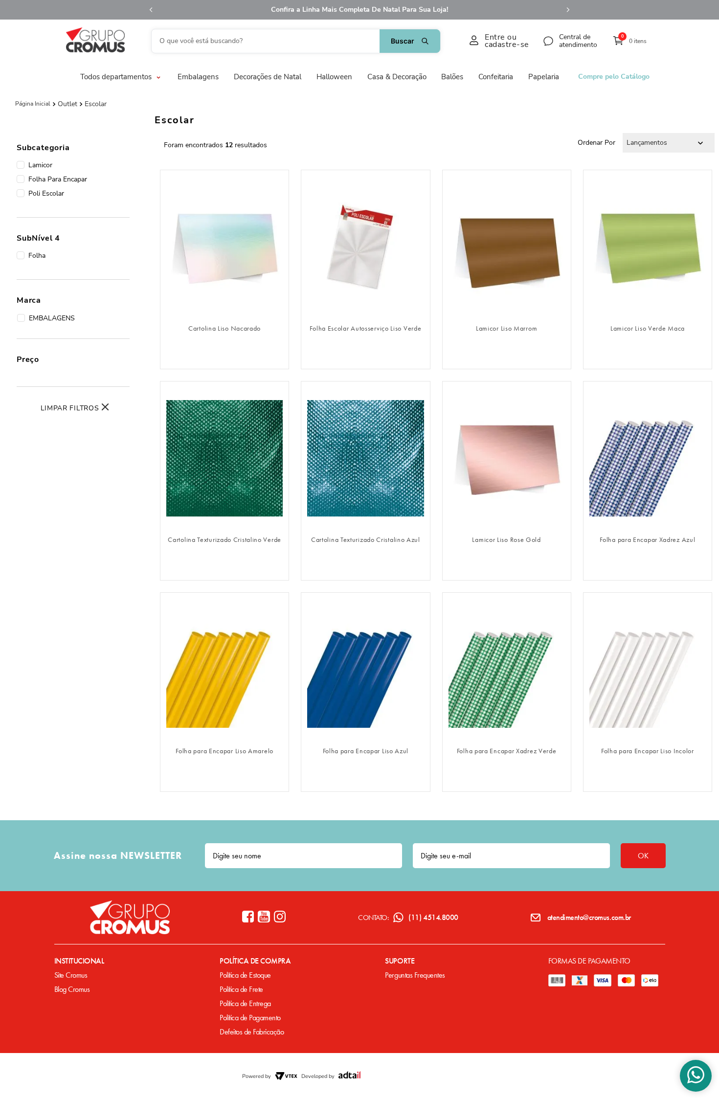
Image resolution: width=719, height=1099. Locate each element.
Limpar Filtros (70, 408)
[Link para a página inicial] (32, 104)
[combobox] (296, 41)
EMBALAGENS (52, 318)
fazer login (225, 303)
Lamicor (40, 165)
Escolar (96, 104)
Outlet (67, 104)
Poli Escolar (46, 193)
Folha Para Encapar (57, 179)
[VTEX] (286, 1076)
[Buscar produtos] (410, 41)
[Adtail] (349, 1076)
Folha (36, 255)
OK (643, 856)
